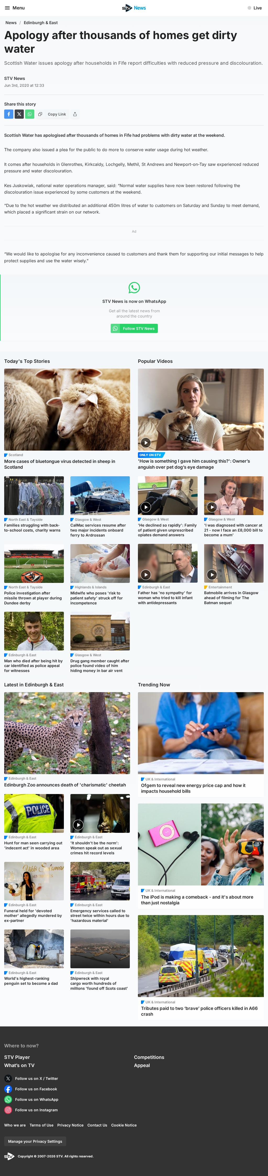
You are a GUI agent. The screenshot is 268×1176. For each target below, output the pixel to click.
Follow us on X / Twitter (36, 1078)
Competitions (149, 1057)
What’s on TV (19, 1065)
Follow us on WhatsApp (36, 1099)
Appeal (142, 1065)
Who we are (15, 1125)
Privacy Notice (70, 1125)
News (11, 22)
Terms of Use (41, 1125)
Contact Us (97, 1125)
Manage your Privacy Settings (35, 1141)
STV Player (17, 1057)
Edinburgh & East (41, 22)
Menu (19, 7)
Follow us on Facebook (36, 1089)
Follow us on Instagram (36, 1110)
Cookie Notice (124, 1125)
